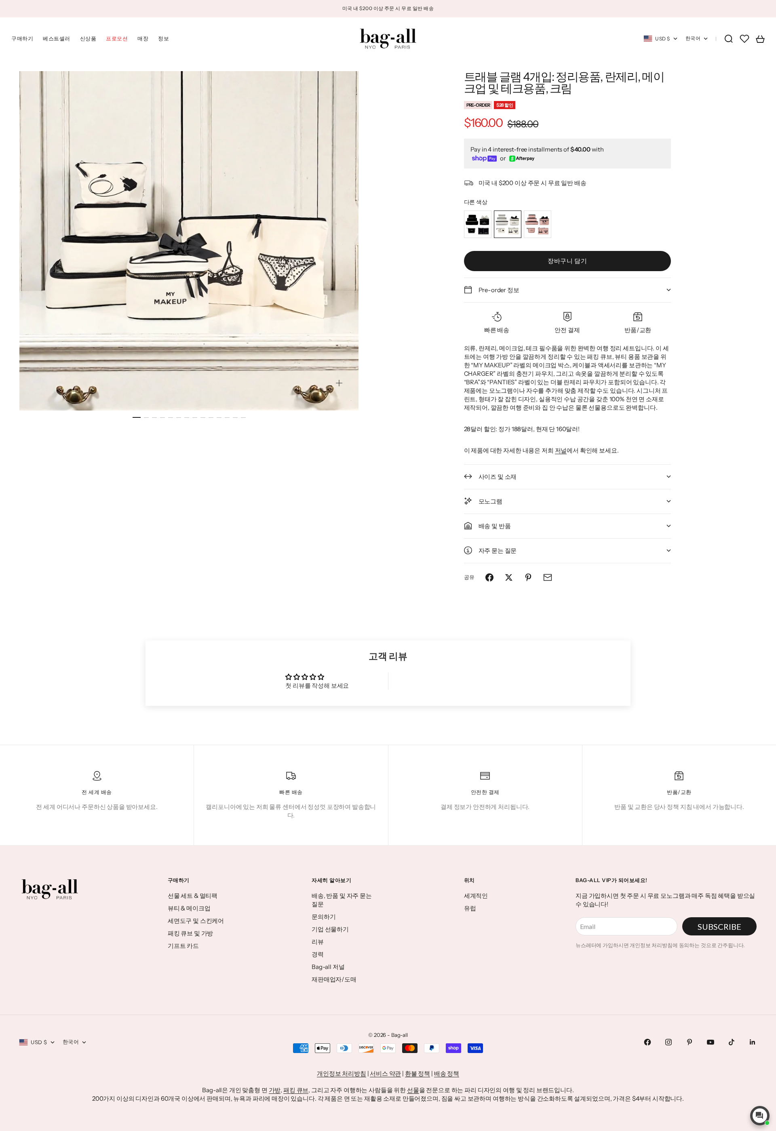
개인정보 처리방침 (341, 1073)
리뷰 (318, 942)
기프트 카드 (183, 946)
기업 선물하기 (330, 929)
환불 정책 (417, 1073)
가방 (275, 1090)
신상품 (88, 38)
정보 (163, 38)
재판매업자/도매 (334, 979)
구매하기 (22, 38)
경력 (318, 954)
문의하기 (323, 916)
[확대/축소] (339, 383)
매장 (142, 38)
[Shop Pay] (484, 159)
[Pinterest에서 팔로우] (689, 1042)
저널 (561, 450)
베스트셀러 (56, 38)
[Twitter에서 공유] (509, 577)
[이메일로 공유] (547, 577)
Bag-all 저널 (328, 967)
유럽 (470, 908)
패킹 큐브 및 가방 (190, 933)
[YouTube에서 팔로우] (710, 1042)
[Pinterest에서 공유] (528, 577)
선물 (413, 1090)
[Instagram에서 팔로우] (668, 1042)
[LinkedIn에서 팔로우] (753, 1042)
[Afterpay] (521, 159)
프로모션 (117, 38)
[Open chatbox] (760, 1115)
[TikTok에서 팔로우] (732, 1042)
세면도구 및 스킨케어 (196, 921)
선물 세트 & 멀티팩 (192, 895)
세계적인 (476, 895)
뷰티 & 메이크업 (189, 908)
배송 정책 (446, 1073)
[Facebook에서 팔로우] (647, 1042)
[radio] (477, 224)
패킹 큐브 (295, 1090)
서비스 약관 (385, 1073)
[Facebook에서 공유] (489, 577)
